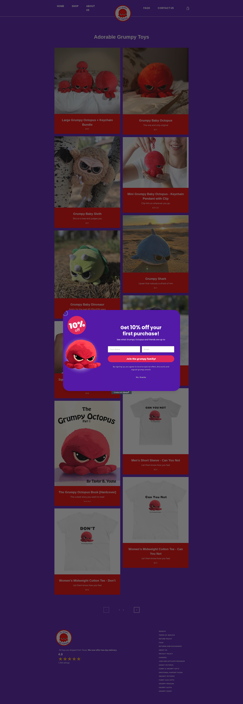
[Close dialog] (65, 313)
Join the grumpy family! (141, 359)
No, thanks (141, 377)
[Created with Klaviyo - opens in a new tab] (121, 392)
